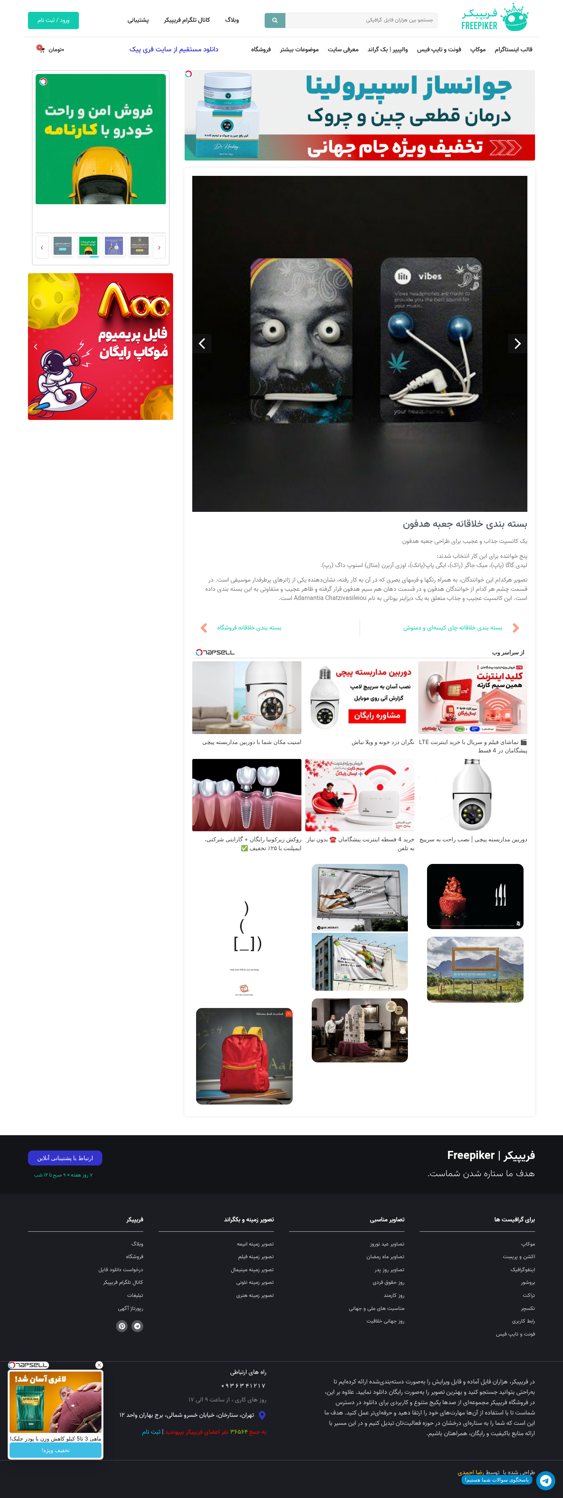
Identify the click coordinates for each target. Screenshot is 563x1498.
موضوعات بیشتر (299, 50)
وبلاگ (232, 20)
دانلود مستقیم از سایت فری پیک (173, 49)
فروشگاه (261, 50)
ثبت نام (151, 1432)
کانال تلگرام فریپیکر (187, 20)
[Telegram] (137, 1326)
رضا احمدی (471, 1473)
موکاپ (478, 50)
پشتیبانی (138, 20)
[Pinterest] (122, 1326)
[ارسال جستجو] (275, 20)
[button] (165, 347)
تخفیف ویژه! (56, 1450)
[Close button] (99, 1365)
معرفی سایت (343, 50)
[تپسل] (188, 74)
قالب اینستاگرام (513, 50)
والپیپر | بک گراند (388, 50)
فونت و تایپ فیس (439, 50)
